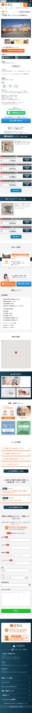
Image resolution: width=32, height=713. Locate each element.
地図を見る (16, 66)
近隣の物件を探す (27, 159)
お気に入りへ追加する (25, 11)
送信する (16, 610)
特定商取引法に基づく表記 (9, 703)
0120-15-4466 (6, 658)
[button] (27, 41)
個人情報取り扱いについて (22, 703)
